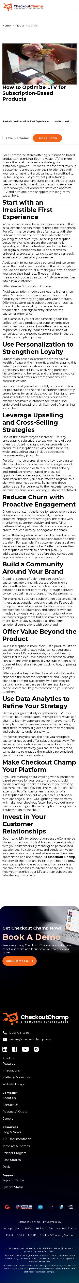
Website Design (13, 1084)
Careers (7, 1118)
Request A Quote (14, 1112)
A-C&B (32, 1235)
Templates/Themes (16, 1146)
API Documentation (16, 1139)
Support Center (13, 1180)
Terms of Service (29, 1221)
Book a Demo (47, 138)
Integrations (11, 1070)
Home (6, 25)
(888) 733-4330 (19, 1032)
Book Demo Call (17, 961)
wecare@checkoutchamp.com (30, 1039)
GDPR (20, 1235)
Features (8, 1063)
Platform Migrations (16, 1077)
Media (19, 25)
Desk (6, 1167)
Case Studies (11, 1160)
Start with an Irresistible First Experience (25, 121)
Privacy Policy (52, 1221)
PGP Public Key (66, 1228)
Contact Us (10, 1105)
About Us (9, 1098)
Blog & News (11, 1132)
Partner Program (14, 1153)
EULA (9, 1235)
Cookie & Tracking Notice (56, 1235)
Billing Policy (44, 1228)
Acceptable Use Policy (18, 1228)
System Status (12, 1187)
